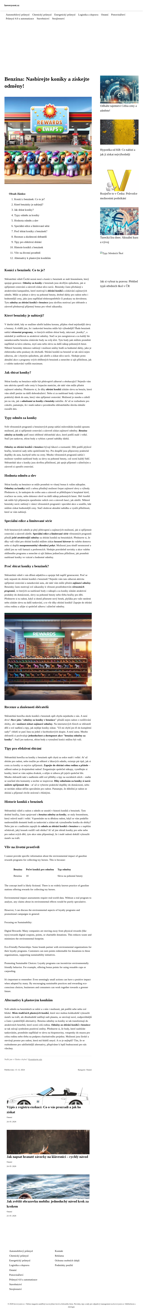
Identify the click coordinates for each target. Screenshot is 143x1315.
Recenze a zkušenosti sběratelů (30, 236)
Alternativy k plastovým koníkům (32, 258)
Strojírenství (58, 18)
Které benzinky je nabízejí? (28, 204)
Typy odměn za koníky (26, 215)
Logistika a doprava (88, 14)
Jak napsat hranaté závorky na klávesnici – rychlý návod (47, 1157)
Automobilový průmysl (17, 14)
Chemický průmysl (42, 14)
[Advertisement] (71, 41)
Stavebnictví (43, 18)
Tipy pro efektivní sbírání (27, 242)
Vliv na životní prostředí (27, 252)
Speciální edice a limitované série (31, 226)
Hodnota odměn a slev (26, 220)
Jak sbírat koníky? (24, 209)
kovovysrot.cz (11, 5)
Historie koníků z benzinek (28, 247)
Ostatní (104, 14)
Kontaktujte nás (35, 1059)
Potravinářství (118, 14)
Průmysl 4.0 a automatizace (20, 18)
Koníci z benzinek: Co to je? (29, 199)
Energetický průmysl (64, 14)
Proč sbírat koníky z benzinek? (30, 231)
